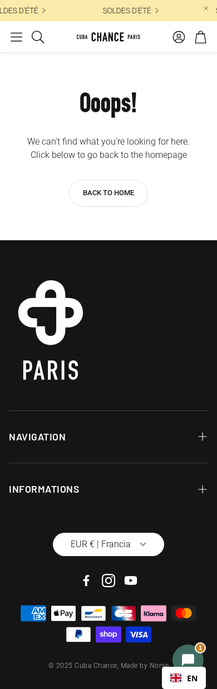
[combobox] (184, 678)
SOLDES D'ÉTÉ (126, 10)
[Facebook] (86, 580)
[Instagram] (108, 580)
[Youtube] (130, 580)
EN (192, 678)
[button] (16, 36)
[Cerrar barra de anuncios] (206, 8)
